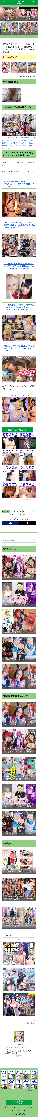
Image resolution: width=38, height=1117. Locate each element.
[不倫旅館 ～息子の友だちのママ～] (19, 999)
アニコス (6, 511)
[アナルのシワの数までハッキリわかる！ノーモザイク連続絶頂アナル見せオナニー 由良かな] (23, 67)
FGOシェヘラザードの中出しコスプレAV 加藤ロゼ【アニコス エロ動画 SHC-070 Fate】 (19, 348)
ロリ (33, 511)
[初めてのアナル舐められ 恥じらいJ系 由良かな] (14, 67)
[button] (34, 540)
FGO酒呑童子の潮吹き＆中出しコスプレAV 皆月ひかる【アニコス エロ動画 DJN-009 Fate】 (19, 184)
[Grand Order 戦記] (19, 974)
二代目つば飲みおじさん (11, 514)
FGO (20, 511)
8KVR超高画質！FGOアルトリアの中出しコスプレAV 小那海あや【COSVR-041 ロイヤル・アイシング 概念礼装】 (19, 307)
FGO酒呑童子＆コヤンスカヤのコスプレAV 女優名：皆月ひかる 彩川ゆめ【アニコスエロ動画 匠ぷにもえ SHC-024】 (19, 266)
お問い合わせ (28, 1107)
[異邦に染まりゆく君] (19, 951)
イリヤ (26, 511)
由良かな (23, 514)
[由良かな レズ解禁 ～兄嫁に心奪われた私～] (6, 67)
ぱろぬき (19, 1044)
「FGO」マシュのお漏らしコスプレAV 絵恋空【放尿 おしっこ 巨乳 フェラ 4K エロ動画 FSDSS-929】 (19, 225)
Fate (14, 511)
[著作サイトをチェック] (10, 523)
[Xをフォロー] (27, 523)
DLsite (31, 1023)
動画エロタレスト (31, 499)
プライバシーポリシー (19, 1110)
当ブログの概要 (10, 1107)
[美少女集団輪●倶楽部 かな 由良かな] (32, 67)
